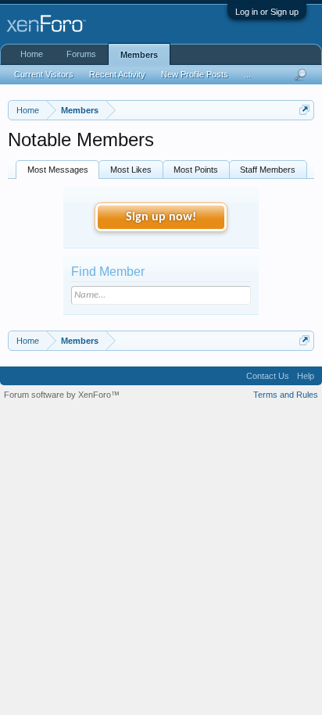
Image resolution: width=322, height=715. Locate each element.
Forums (81, 54)
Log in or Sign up (267, 11)
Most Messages (57, 169)
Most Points (196, 169)
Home (31, 54)
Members (139, 54)
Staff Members (267, 169)
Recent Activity (117, 74)
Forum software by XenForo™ (62, 394)
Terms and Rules (285, 394)
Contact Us (267, 376)
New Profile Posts (194, 74)
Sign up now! (161, 217)
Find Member (108, 271)
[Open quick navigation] (304, 110)
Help (305, 376)
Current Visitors (43, 74)
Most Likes (131, 169)
